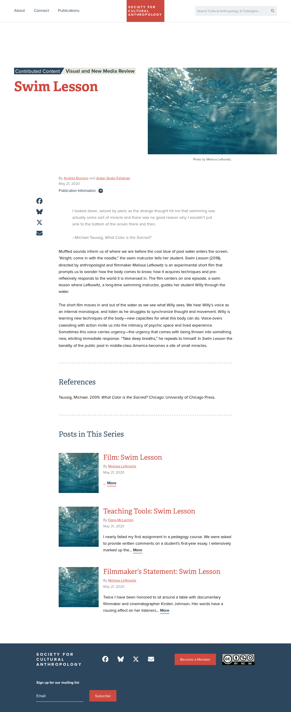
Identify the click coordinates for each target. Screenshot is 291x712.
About (19, 10)
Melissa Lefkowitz (122, 466)
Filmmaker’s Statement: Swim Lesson (162, 571)
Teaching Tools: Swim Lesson (149, 511)
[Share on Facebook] (39, 201)
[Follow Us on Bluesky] (121, 659)
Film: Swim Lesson (132, 457)
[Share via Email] (39, 233)
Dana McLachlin (120, 519)
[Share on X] (39, 222)
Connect (41, 10)
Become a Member (195, 659)
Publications (68, 10)
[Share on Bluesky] (39, 212)
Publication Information (77, 190)
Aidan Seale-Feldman (113, 178)
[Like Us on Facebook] (105, 659)
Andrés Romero (76, 178)
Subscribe (103, 695)
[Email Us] (151, 659)
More (111, 483)
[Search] (272, 10)
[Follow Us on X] (136, 659)
